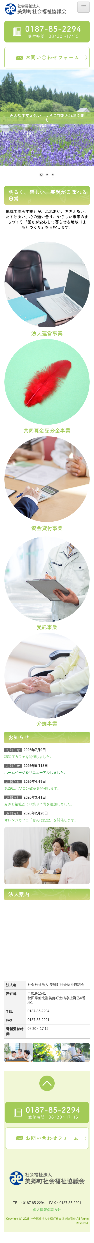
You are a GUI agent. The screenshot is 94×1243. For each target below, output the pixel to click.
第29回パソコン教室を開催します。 (32, 788)
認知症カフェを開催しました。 (28, 757)
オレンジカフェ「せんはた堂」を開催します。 (41, 820)
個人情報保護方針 (47, 1210)
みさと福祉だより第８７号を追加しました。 (39, 804)
